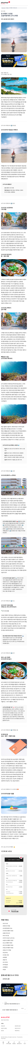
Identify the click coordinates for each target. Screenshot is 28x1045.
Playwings (3, 1038)
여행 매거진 (17, 1030)
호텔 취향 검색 (18, 1026)
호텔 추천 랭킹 (4, 1028)
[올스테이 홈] (5, 2)
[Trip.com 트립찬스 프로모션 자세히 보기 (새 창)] (14, 60)
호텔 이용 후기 (18, 1028)
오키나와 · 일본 (6, 979)
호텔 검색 (3, 1026)
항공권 (2, 1030)
